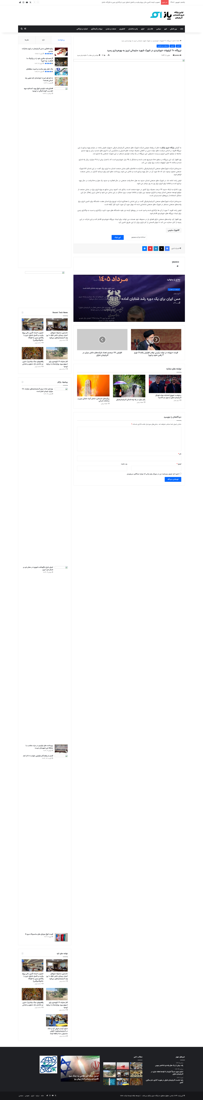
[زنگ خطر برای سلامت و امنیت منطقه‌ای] (61, 71)
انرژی (142, 29)
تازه (43, 40)
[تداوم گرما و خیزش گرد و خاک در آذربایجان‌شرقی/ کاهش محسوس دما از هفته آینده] (57, 1020)
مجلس (21, 1096)
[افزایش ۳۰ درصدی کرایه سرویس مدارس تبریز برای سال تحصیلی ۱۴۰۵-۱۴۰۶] (136, 1073)
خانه (181, 29)
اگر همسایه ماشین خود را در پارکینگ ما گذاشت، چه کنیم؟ (40, 59)
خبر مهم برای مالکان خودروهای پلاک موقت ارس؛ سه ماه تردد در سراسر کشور (74, 1077)
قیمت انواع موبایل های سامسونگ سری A (39, 934)
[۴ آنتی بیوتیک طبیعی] (123, 1065)
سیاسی (158, 29)
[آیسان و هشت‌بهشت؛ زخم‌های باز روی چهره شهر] (109, 1065)
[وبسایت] (177, 266)
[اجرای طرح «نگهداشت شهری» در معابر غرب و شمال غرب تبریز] (61, 654)
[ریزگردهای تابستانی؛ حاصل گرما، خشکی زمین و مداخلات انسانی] (93, 385)
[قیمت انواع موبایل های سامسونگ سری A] (61, 937)
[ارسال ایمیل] (173, 55)
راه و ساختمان (133, 29)
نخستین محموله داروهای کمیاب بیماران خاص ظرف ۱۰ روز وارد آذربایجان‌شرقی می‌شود (57, 335)
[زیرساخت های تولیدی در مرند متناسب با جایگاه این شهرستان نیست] (61, 748)
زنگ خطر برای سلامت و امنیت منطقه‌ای (39, 69)
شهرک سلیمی (173, 230)
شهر (165, 29)
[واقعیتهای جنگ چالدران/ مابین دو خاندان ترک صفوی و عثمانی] (32, 353)
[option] (129, 298)
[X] (161, 248)
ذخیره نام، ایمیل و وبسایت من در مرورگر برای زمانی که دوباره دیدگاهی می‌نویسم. (153, 474)
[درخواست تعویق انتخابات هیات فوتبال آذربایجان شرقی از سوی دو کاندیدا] (165, 384)
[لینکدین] (156, 248)
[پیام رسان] (144, 248)
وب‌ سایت (124, 464)
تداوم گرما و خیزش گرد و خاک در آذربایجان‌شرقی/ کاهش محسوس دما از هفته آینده (58, 1031)
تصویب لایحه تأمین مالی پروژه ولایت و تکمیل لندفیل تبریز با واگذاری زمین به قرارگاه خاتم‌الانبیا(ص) (128, 2)
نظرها (27, 40)
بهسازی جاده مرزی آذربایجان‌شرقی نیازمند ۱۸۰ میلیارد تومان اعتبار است (37, 390)
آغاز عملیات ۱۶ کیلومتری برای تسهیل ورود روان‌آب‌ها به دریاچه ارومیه (57, 364)
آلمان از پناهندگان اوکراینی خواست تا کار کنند (38, 756)
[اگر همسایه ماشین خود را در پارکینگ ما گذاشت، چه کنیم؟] (61, 61)
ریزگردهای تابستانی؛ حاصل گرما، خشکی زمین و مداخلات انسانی (93, 399)
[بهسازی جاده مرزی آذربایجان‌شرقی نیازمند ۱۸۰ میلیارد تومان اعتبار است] (61, 476)
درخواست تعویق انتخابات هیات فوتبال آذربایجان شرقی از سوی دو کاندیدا (168, 396)
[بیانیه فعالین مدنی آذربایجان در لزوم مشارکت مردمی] (61, 52)
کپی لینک (118, 237)
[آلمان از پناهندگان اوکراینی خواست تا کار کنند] (61, 843)
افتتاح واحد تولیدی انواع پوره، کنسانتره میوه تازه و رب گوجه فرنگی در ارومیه (38, 89)
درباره (37, 1096)
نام (179, 454)
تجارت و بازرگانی (82, 29)
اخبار (173, 41)
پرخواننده (61, 40)
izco (121, 1096)
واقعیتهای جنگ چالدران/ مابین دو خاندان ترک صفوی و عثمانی (32, 362)
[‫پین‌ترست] (150, 248)
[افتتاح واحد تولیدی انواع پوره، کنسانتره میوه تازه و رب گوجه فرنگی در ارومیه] (61, 175)
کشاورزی (122, 29)
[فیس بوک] (167, 248)
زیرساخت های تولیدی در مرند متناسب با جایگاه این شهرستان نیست (39, 746)
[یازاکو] (167, 15)
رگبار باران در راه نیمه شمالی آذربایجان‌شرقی (130, 399)
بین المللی (173, 29)
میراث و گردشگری (96, 29)
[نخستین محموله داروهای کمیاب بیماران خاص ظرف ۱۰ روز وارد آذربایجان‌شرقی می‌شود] (57, 324)
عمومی (27, 1096)
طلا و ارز (150, 29)
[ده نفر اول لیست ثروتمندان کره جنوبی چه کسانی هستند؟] (61, 81)
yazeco (177, 55)
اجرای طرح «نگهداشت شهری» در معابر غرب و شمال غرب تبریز (38, 568)
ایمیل (179, 464)
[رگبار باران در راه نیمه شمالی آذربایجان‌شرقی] (129, 386)
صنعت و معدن (111, 29)
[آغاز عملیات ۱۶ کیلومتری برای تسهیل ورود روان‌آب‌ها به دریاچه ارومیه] (57, 353)
